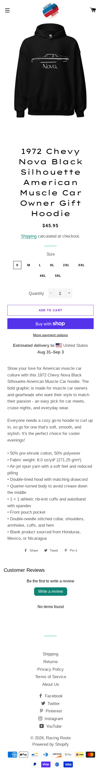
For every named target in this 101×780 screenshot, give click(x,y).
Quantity (36, 293)
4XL (43, 276)
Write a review (50, 591)
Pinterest (53, 711)
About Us (50, 684)
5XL (58, 276)
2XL (66, 265)
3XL (81, 265)
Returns (50, 661)
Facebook (53, 696)
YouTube (53, 726)
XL (52, 265)
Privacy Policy (50, 669)
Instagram (53, 718)
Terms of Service (50, 676)
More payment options (50, 335)
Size (51, 254)
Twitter (53, 703)
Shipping (29, 236)
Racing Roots (58, 738)
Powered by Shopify (50, 744)
